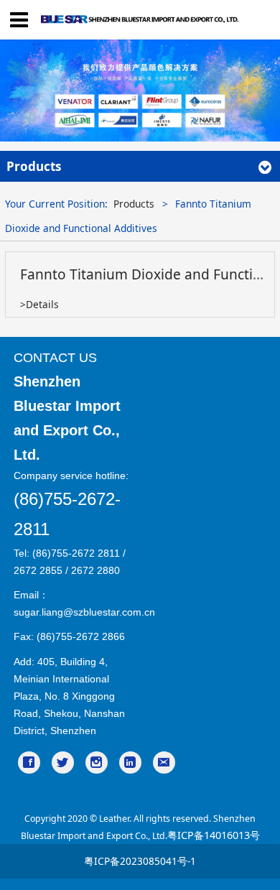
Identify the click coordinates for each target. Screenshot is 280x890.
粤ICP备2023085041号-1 (140, 861)
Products (133, 203)
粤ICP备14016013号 (213, 835)
